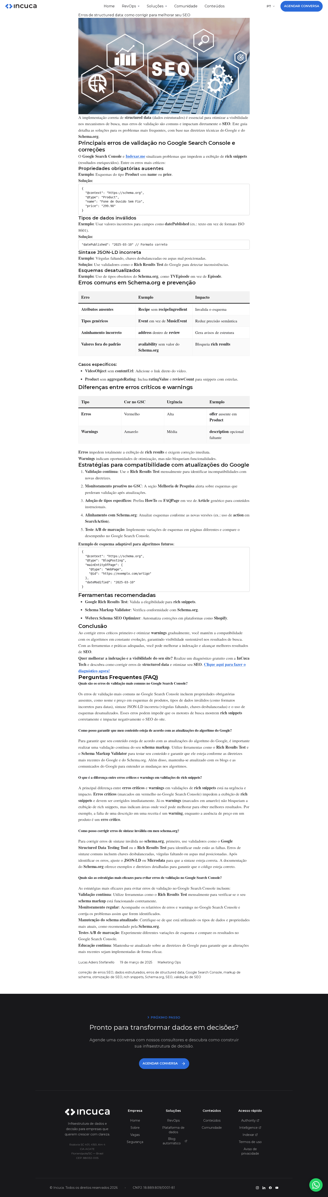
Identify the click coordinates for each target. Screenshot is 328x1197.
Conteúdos (214, 6)
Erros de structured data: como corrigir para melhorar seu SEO (134, 15)
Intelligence (248, 1128)
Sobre (135, 1128)
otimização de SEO (107, 977)
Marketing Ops (169, 962)
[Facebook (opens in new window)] (270, 1187)
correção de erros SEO (95, 972)
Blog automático (172, 1141)
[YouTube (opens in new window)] (276, 1187)
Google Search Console (204, 972)
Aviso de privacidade (250, 1151)
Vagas (135, 1135)
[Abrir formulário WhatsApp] (316, 1185)
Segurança (135, 1142)
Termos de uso (250, 1142)
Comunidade (185, 6)
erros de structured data (165, 972)
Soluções (155, 6)
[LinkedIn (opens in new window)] (263, 1187)
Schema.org (154, 977)
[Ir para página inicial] (87, 1112)
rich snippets (133, 977)
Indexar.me (135, 156)
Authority (248, 1120)
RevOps (129, 6)
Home (109, 6)
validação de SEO (187, 977)
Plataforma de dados (173, 1130)
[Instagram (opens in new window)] (257, 1187)
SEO (169, 977)
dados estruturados (130, 972)
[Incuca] (21, 6)
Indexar (248, 1135)
